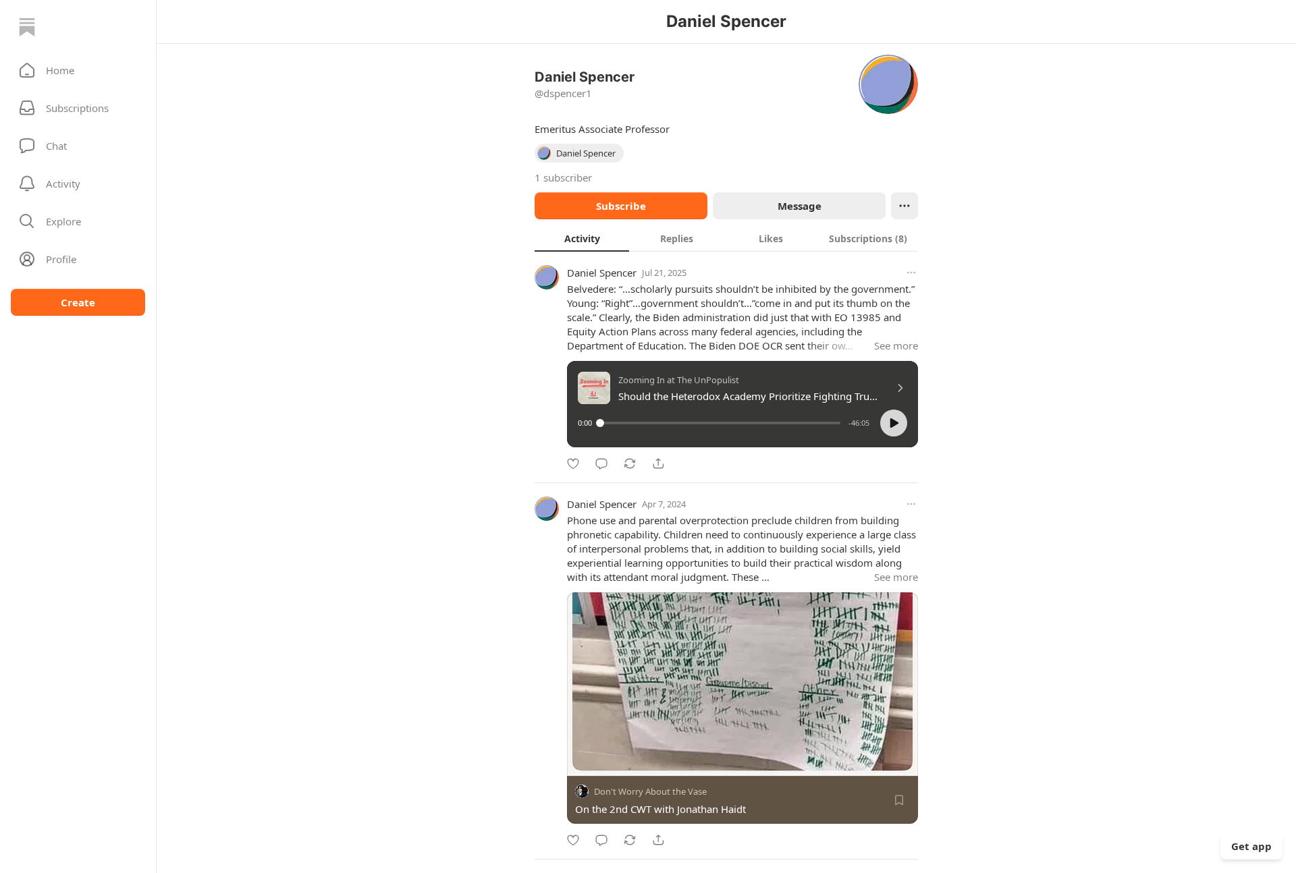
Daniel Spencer (602, 272)
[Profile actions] (904, 205)
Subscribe (621, 206)
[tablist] (726, 238)
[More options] (911, 272)
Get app (1251, 846)
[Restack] (629, 463)
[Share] (658, 463)
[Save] (899, 800)
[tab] (582, 238)
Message (799, 206)
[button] (78, 70)
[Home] (27, 27)
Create (78, 302)
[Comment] (601, 463)
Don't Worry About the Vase (650, 791)
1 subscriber (563, 177)
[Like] (573, 463)
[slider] (720, 423)
